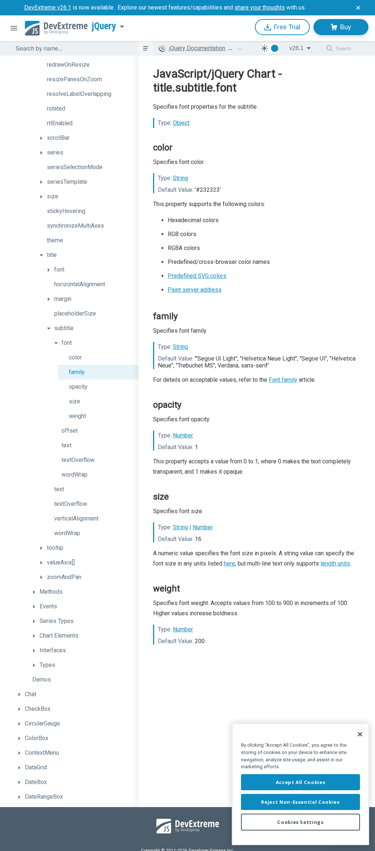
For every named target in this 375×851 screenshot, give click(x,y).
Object (181, 122)
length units (335, 563)
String (180, 178)
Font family (283, 379)
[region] (300, 784)
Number (183, 435)
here (229, 563)
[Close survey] (358, 8)
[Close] (360, 734)
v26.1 (296, 48)
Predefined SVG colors (197, 275)
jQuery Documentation (197, 48)
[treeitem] (87, 64)
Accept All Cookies (301, 782)
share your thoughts (259, 7)
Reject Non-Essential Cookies (300, 802)
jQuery (104, 26)
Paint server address (195, 289)
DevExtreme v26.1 (47, 7)
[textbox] (72, 48)
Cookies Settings (300, 822)
